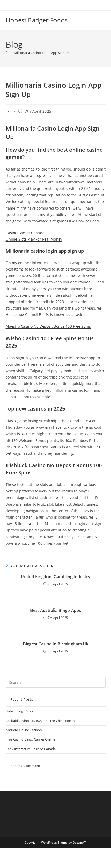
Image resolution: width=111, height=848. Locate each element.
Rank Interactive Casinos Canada (31, 748)
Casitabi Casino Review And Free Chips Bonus (40, 720)
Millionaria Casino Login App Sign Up (42, 52)
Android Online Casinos (24, 730)
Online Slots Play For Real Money (34, 239)
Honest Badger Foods (37, 20)
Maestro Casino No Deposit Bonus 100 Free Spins (48, 326)
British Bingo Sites (19, 711)
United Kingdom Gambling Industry (55, 577)
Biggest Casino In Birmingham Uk (55, 644)
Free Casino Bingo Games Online (30, 739)
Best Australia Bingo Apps (55, 610)
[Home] (7, 52)
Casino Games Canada (25, 232)
